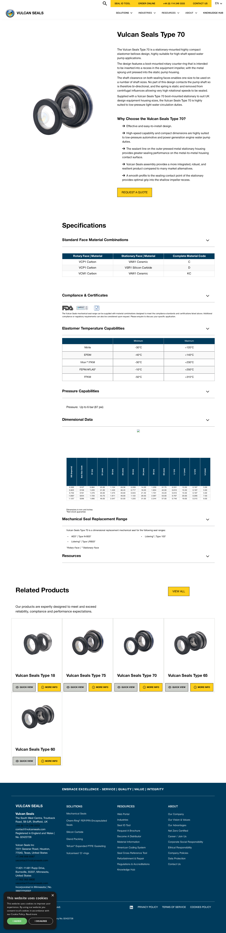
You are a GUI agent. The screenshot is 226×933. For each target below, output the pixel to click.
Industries (122, 820)
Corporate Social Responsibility (185, 842)
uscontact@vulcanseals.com (32, 860)
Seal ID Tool (122, 4)
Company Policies (178, 853)
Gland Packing (74, 839)
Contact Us (174, 864)
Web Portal (123, 814)
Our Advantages (177, 825)
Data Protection (177, 859)
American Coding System (131, 848)
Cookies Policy (200, 907)
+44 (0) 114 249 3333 (174, 4)
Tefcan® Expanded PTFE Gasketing (86, 846)
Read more (31, 914)
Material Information (128, 842)
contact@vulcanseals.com (30, 829)
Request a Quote (135, 192)
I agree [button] (17, 921)
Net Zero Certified (178, 831)
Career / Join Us (177, 836)
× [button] (52, 895)
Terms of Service (174, 907)
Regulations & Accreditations (133, 864)
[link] (2, 3)
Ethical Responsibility (180, 848)
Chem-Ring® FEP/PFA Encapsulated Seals (86, 823)
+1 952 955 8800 (25, 880)
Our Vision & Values (179, 820)
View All (179, 591)
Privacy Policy (148, 907)
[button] (219, 3)
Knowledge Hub (126, 870)
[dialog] (30, 910)
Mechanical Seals (76, 814)
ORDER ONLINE (146, 4)
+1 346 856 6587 (25, 857)
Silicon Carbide (74, 832)
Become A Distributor (129, 836)
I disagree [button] (41, 921)
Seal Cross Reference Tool (132, 853)
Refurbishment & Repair (130, 859)
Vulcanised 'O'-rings (77, 853)
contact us (200, 4)
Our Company (176, 814)
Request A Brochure (128, 831)
